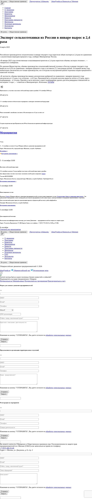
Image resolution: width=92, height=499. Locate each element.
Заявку (44, 173)
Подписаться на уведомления (36, 281)
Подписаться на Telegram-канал (12, 281)
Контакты (8, 28)
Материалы (8, 22)
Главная (7, 8)
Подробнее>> (4, 151)
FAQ (6, 254)
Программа (8, 12)
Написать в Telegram (70, 1)
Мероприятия (9, 16)
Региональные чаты (40, 270)
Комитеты (8, 14)
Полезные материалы (12, 24)
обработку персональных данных (58, 335)
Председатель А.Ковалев (39, 1)
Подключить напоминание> (8, 205)
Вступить (4, 1)
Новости (7, 18)
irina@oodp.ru (5, 270)
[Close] (1, 290)
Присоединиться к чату (57, 281)
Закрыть (4, 341)
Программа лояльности (13, 20)
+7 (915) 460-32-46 (7, 448)
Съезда (8, 196)
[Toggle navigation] (2, 4)
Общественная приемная (17, 1)
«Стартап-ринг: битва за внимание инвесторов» (70, 196)
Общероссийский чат (21, 270)
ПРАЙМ (51, 82)
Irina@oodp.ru (56, 1)
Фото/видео (8, 26)
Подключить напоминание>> (9, 153)
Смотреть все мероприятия (10, 229)
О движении (9, 10)
